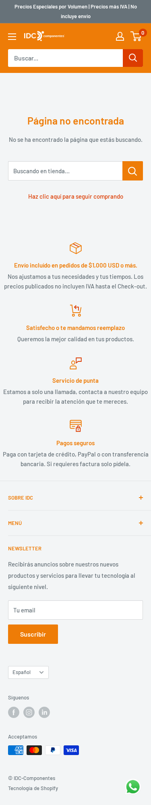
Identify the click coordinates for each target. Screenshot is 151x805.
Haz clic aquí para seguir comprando (75, 196)
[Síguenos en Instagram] (29, 712)
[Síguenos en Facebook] (13, 712)
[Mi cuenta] (120, 36)
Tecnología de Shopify (33, 788)
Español (21, 672)
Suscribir (33, 634)
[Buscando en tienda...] (132, 171)
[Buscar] (133, 58)
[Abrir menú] (12, 36)
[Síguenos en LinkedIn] (44, 712)
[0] (136, 36)
